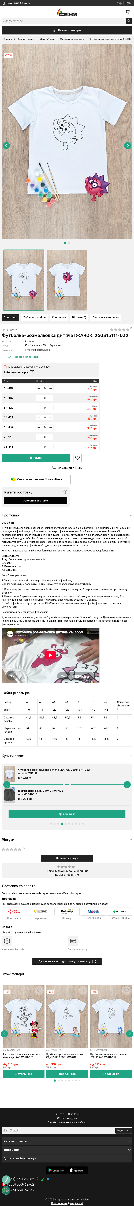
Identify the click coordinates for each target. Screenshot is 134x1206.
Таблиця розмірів (34, 317)
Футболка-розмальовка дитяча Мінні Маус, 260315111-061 (21, 1056)
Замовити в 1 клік (70, 468)
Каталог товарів (69, 30)
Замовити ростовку (36, 500)
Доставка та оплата (105, 317)
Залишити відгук (67, 858)
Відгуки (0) (79, 317)
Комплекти (59, 317)
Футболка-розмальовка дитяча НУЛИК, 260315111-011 (108, 1056)
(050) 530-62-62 (20, 1184)
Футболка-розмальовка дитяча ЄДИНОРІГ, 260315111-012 (65, 1056)
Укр (119, 3)
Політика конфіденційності (67, 1203)
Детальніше (67, 814)
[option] (23, 280)
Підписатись (123, 1130)
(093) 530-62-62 (21, 1190)
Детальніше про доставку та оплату (64, 961)
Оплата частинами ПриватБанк (39, 479)
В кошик (36, 457)
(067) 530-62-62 (20, 1179)
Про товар (10, 317)
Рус (128, 3)
